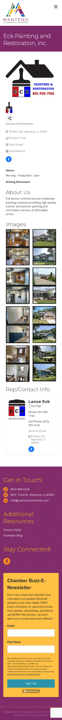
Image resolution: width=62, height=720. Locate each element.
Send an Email (37, 431)
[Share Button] (9, 118)
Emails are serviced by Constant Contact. (24, 674)
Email (10, 626)
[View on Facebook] (9, 161)
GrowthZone (41, 715)
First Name (14, 642)
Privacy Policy (12, 529)
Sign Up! (31, 683)
